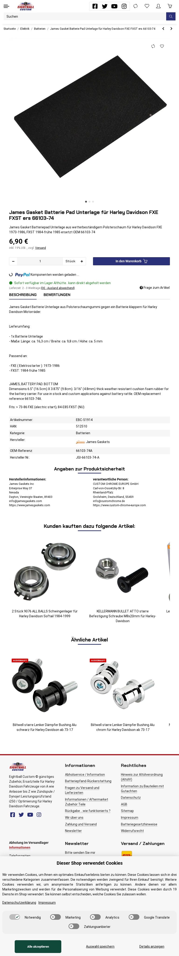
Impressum (129, 817)
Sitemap (127, 811)
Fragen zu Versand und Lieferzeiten (82, 790)
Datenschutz (131, 797)
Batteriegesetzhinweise (139, 824)
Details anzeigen (151, 946)
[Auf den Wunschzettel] (161, 46)
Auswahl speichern (100, 946)
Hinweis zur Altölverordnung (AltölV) (142, 777)
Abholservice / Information (85, 774)
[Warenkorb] (170, 6)
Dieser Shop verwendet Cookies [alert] (90, 863)
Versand (40, 248)
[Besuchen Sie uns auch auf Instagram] (124, 6)
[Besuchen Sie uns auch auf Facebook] (95, 6)
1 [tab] (86, 202)
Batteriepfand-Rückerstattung (88, 781)
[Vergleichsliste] (135, 6)
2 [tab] (89, 202)
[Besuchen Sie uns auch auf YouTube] (114, 6)
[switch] (14, 917)
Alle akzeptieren (38, 946)
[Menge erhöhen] (82, 261)
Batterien (83, 433)
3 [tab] (93, 202)
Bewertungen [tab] (57, 294)
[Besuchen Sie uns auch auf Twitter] (105, 6)
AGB (124, 804)
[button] (158, 6)
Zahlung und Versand (81, 824)
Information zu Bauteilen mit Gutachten (142, 788)
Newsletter (73, 831)
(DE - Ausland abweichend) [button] (58, 288)
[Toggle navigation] (6, 6)
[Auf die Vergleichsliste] (153, 46)
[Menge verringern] (13, 261)
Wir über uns (74, 817)
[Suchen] (171, 16)
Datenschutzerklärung (19, 902)
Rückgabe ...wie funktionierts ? (87, 811)
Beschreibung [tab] (23, 294)
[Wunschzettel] (147, 6)
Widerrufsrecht (132, 831)
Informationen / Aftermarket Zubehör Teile (86, 802)
